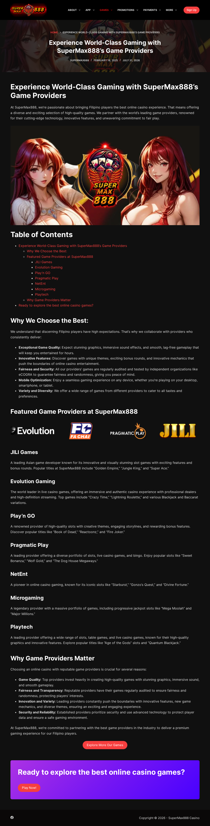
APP (88, 10)
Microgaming (45, 289)
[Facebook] (12, 817)
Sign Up (191, 10)
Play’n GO (42, 273)
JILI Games (43, 262)
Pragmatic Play (46, 278)
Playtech (41, 294)
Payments (150, 10)
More (169, 10)
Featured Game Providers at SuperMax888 (60, 257)
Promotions (126, 10)
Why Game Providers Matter (49, 300)
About (72, 10)
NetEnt (40, 283)
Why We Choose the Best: (47, 251)
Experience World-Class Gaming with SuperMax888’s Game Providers (73, 246)
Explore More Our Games (105, 745)
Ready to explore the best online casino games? (56, 305)
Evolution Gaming (49, 267)
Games (104, 10)
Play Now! (29, 788)
